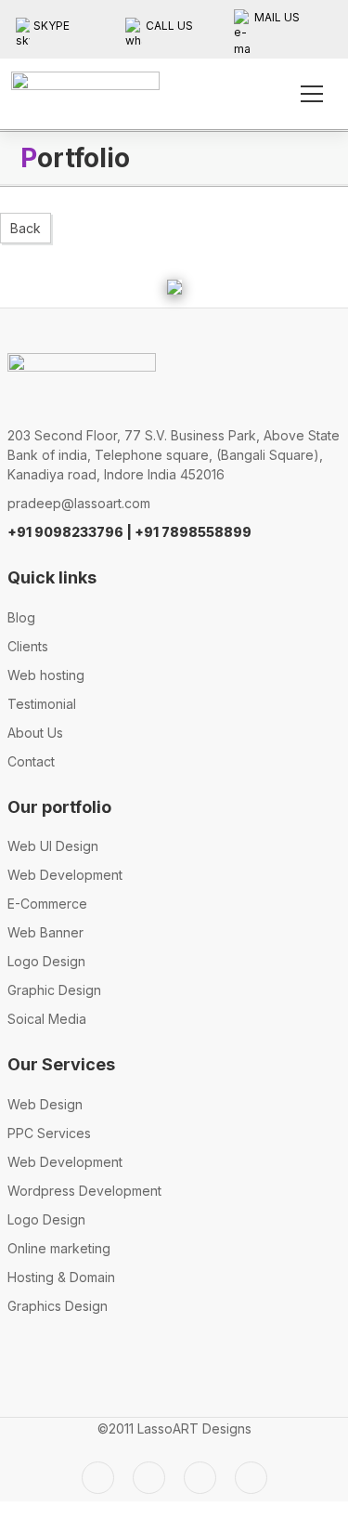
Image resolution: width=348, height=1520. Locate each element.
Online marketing (58, 1248)
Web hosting (45, 675)
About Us (35, 732)
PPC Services (49, 1133)
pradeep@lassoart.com (78, 503)
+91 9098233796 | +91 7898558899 (129, 532)
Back (25, 228)
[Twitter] (98, 1477)
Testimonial (41, 704)
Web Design (45, 1104)
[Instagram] (200, 1477)
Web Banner (45, 932)
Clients (27, 646)
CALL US (169, 26)
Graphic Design (54, 990)
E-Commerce (47, 903)
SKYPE (51, 26)
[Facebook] (149, 1477)
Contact (31, 761)
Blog (21, 617)
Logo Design (46, 961)
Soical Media (46, 1019)
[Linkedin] (251, 1477)
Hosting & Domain (61, 1277)
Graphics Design (57, 1306)
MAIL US (277, 17)
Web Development (64, 875)
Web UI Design (52, 846)
